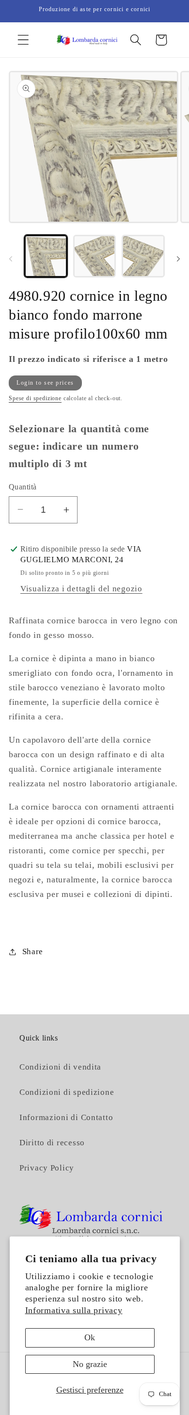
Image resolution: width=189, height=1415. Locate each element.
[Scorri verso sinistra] (10, 259)
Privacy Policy (46, 1167)
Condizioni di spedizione (66, 1092)
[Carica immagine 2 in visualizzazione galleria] (94, 256)
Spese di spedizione (35, 398)
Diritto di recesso (52, 1142)
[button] (23, 40)
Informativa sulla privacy (74, 1310)
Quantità (23, 487)
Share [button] (32, 951)
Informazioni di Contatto (66, 1117)
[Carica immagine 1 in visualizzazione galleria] (45, 256)
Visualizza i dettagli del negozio (81, 588)
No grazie (90, 1364)
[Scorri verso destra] (178, 259)
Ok (89, 1337)
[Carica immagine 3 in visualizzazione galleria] (143, 256)
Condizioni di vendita (60, 1067)
